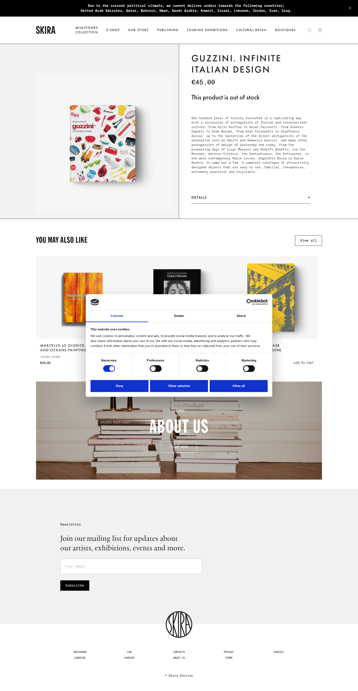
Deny (119, 386)
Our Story (138, 30)
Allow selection (179, 386)
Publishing (168, 30)
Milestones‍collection (86, 29)
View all (308, 240)
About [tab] (241, 316)
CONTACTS (179, 652)
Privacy (229, 652)
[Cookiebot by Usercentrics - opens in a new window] (249, 302)
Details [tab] (179, 316)
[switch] (156, 368)
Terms (228, 657)
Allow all (238, 386)
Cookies (278, 652)
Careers (129, 657)
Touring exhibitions (207, 30)
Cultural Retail (251, 30)
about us (179, 657)
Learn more (179, 447)
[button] (113, 30)
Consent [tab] (117, 316)
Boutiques (285, 30)
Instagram (79, 652)
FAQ (129, 652)
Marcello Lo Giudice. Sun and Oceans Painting (67, 348)
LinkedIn (79, 657)
